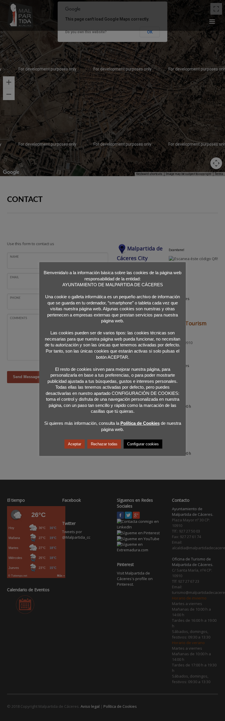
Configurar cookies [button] (143, 444)
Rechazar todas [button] (104, 444)
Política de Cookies (140, 423)
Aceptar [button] (74, 444)
